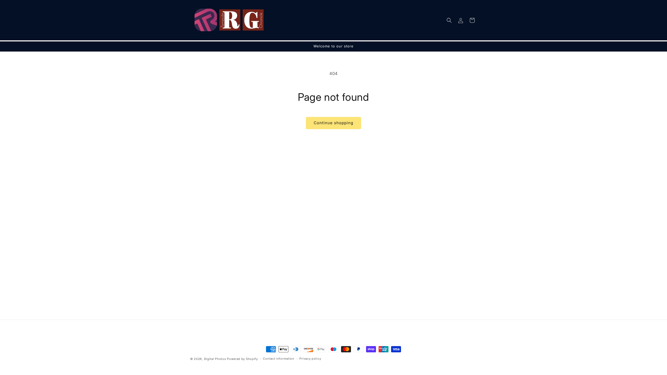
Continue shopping (333, 122)
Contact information (278, 358)
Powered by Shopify (242, 359)
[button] (449, 20)
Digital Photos (215, 359)
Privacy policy (310, 358)
